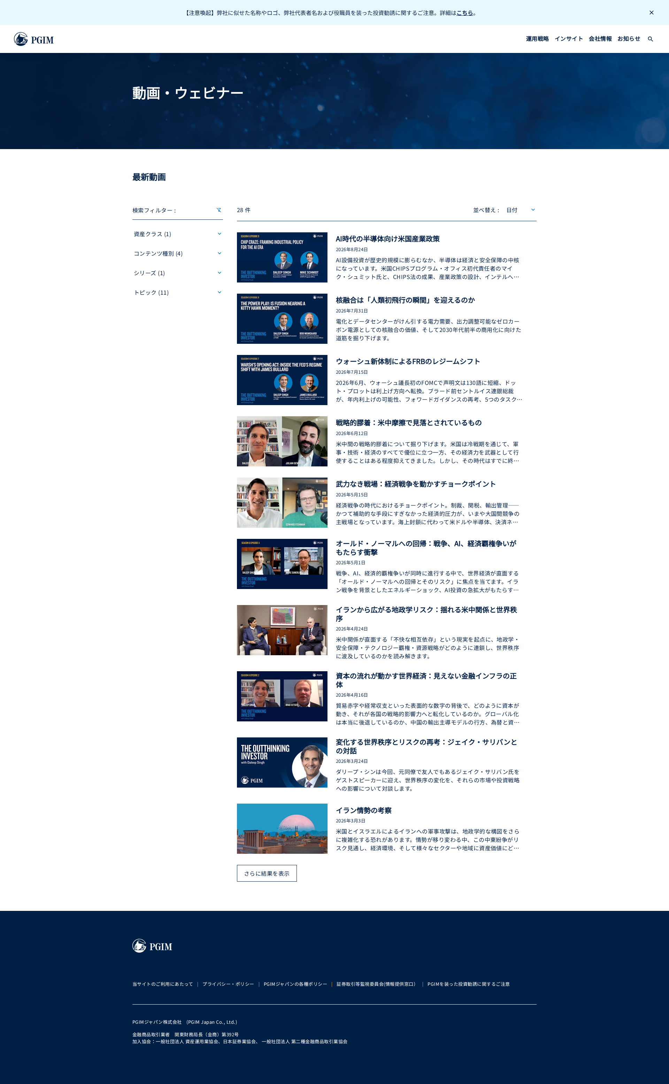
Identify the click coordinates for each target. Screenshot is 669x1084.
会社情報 (600, 38)
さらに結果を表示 (267, 873)
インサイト (569, 38)
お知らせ (628, 38)
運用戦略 (537, 38)
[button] (650, 39)
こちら (464, 12)
